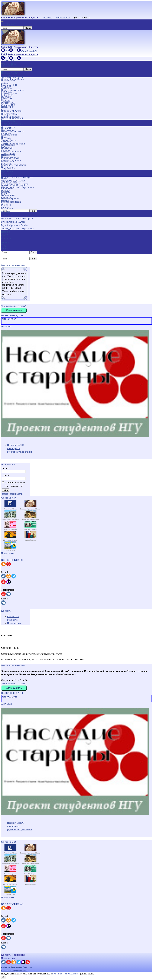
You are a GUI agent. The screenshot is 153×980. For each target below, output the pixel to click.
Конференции (8, 144)
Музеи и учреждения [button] (7, 213)
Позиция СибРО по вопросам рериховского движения (19, 448)
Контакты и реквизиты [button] (13, 955)
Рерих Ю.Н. (7, 95)
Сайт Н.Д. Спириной (12, 118)
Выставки (6, 138)
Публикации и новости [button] (7, 173)
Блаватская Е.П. (9, 85)
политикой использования (65, 973)
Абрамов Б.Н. (8, 102)
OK (3, 977)
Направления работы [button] (8, 123)
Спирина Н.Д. (8, 105)
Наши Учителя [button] (5, 74)
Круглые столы (9, 134)
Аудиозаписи (8, 195)
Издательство (8, 154)
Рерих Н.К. (7, 91)
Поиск (28, 28)
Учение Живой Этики (12, 79)
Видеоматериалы (10, 198)
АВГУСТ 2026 (9, 319)
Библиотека (7, 188)
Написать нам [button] (8, 958)
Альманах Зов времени (13, 185)
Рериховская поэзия (11, 151)
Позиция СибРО (9, 114)
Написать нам (14, 623)
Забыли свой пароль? (12, 494)
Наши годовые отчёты (12, 131)
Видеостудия (7, 161)
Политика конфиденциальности (14, 970)
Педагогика (7, 148)
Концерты (6, 141)
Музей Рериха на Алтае (13, 222)
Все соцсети (7, 208)
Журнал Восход (9, 181)
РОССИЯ (6, 205)
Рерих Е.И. (6, 88)
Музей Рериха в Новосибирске (17, 218)
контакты (47, 17)
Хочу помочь (7, 168)
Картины (5, 191)
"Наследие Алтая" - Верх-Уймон (17, 228)
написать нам (63, 17)
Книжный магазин (10, 158)
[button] (12, 560)
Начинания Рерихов (11, 111)
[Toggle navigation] (2, 21)
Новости (5, 178)
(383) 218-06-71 (9, 24)
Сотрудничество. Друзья (13, 165)
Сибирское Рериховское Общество (16, 967)
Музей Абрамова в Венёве (14, 225)
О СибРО (6, 128)
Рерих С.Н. (7, 98)
